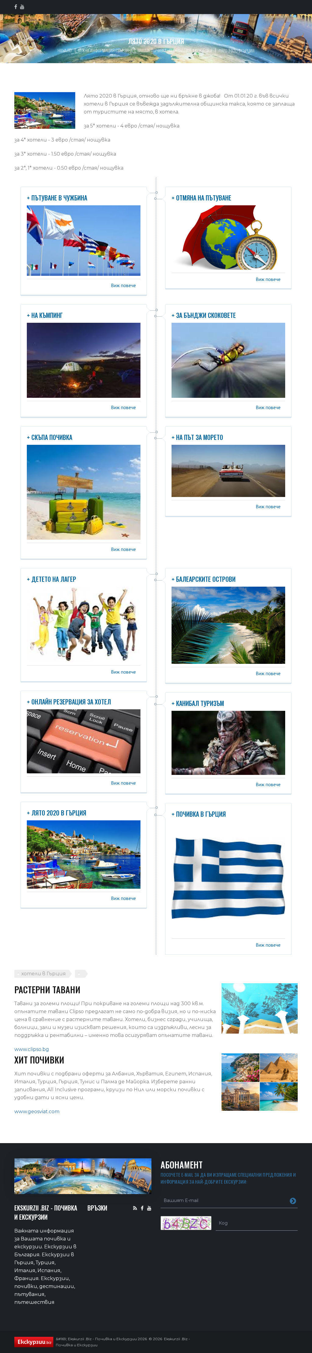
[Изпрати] (293, 1200)
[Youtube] (149, 1208)
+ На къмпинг (45, 315)
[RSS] (135, 1208)
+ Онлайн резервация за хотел (69, 701)
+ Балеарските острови (204, 579)
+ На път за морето (197, 437)
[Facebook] (142, 1208)
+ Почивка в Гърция (199, 814)
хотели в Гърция (43, 974)
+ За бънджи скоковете (204, 315)
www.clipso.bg (31, 1049)
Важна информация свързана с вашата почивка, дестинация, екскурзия (145, 50)
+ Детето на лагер (51, 579)
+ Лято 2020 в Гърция (56, 812)
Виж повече (123, 285)
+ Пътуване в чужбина (57, 197)
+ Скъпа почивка (49, 437)
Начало (65, 50)
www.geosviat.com (36, 1111)
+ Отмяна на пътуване (201, 197)
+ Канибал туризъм (198, 703)
